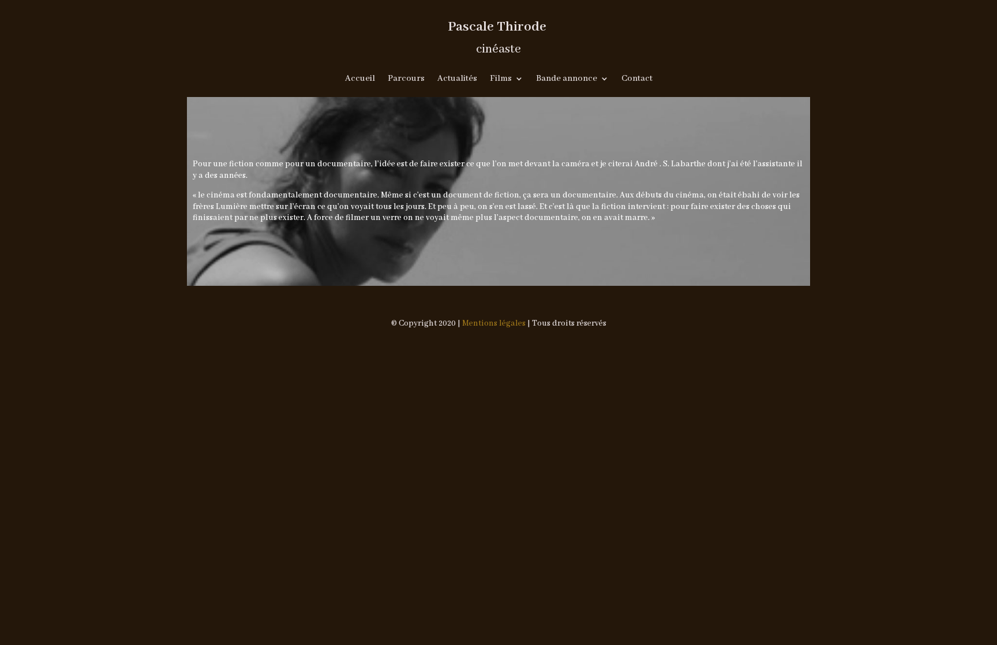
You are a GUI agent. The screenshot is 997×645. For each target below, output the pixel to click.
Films (501, 79)
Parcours (406, 79)
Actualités (457, 79)
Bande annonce (566, 79)
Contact (637, 79)
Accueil (360, 79)
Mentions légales (494, 323)
